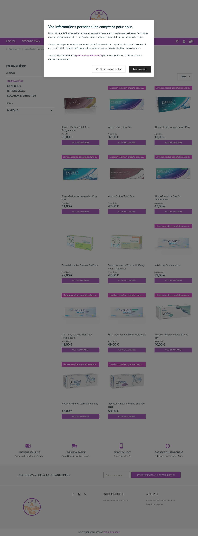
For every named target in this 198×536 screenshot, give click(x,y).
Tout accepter (140, 69)
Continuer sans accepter (108, 69)
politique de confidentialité (89, 55)
